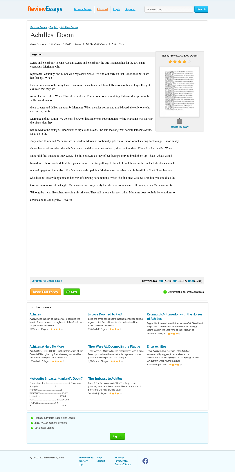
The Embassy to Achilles (105, 378)
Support (130, 9)
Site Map (119, 457)
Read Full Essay (45, 291)
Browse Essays (82, 9)
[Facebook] (145, 463)
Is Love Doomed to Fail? (105, 314)
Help (99, 457)
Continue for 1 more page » (47, 280)
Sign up (117, 436)
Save (74, 291)
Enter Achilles (156, 346)
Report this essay (179, 126)
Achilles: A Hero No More (47, 346)
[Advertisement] (117, 238)
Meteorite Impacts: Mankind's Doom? (56, 378)
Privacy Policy (121, 460)
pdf (175, 281)
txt (161, 281)
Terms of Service (123, 464)
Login (116, 9)
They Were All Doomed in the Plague (114, 346)
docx (191, 281)
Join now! (102, 9)
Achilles (35, 314)
